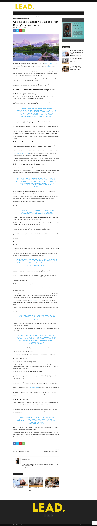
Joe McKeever (72, 63)
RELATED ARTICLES (18, 473)
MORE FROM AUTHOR (28, 473)
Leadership (26, 18)
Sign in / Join (15, 0)
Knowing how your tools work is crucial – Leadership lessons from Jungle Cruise (36, 420)
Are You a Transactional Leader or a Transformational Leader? (51, 452)
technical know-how (50, 228)
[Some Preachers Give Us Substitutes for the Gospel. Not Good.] (36, 482)
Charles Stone (72, 55)
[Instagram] (26, 468)
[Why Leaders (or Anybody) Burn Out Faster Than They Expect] (20, 482)
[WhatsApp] (23, 30)
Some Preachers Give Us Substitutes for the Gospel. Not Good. (35, 489)
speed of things (33, 300)
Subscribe (24, 0)
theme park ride (49, 63)
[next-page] (16, 493)
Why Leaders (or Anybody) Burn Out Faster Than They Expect (76, 52)
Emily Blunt (49, 66)
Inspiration (22, 18)
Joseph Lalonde (17, 27)
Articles (22, 13)
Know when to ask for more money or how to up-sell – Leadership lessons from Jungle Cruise (36, 263)
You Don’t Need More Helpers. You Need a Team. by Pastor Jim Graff (76, 68)
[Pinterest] (20, 30)
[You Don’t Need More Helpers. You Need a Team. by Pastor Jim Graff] (52, 482)
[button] (82, 13)
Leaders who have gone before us (21, 153)
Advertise (20, 0)
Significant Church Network (75, 71)
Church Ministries (20, 16)
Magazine (30, 13)
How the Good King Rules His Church (21, 451)
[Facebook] (14, 30)
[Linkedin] (28, 468)
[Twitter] (17, 30)
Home (17, 13)
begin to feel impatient (34, 387)
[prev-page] (14, 493)
